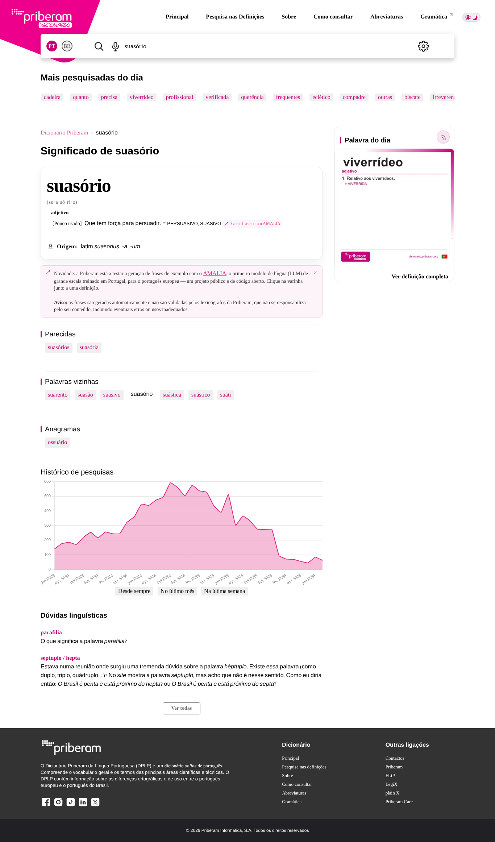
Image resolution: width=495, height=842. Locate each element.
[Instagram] (58, 806)
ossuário (57, 442)
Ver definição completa (420, 277)
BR (67, 46)
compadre (354, 97)
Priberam (394, 767)
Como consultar (333, 17)
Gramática (434, 17)
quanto (81, 97)
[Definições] (423, 46)
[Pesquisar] (99, 46)
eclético (321, 97)
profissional (180, 97)
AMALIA (214, 273)
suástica (172, 395)
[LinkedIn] (83, 806)
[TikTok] (70, 806)
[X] (95, 806)
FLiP (390, 775)
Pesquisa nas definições (304, 767)
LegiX (392, 784)
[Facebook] (46, 806)
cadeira (52, 97)
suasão (85, 395)
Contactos (395, 758)
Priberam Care (399, 801)
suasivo (112, 395)
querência (252, 97)
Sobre (289, 17)
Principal (177, 17)
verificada (217, 97)
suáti (225, 395)
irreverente (445, 97)
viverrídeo (142, 97)
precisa (109, 97)
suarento (57, 395)
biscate (412, 97)
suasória (89, 347)
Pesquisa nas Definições (235, 17)
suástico (200, 395)
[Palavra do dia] (443, 137)
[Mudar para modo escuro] (471, 17)
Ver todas (181, 708)
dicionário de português (193, 765)
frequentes (288, 97)
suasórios (59, 347)
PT (52, 46)
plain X (393, 793)
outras (385, 97)
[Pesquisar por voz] (115, 46)
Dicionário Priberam (64, 133)
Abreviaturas (386, 17)
